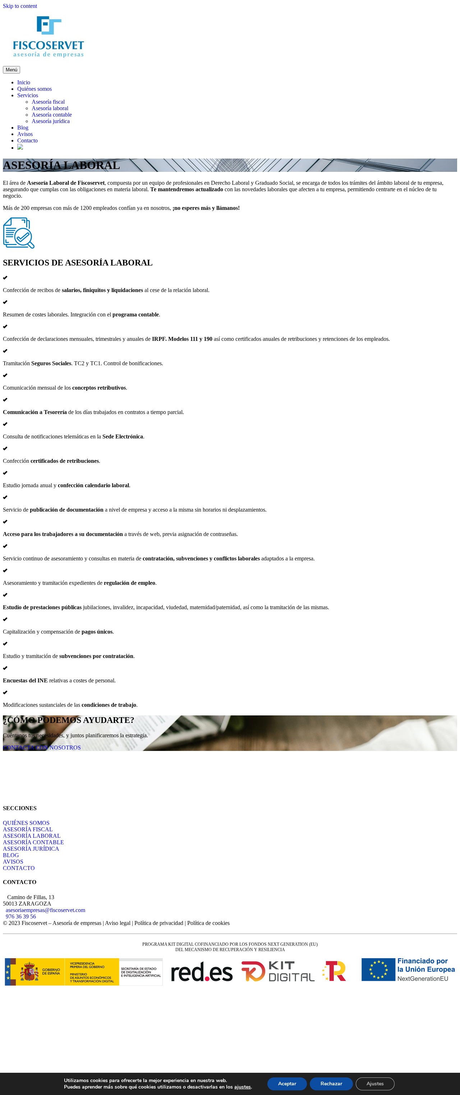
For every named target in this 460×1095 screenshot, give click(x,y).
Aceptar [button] (287, 1083)
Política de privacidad (158, 923)
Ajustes (375, 1083)
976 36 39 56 (21, 916)
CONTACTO (19, 868)
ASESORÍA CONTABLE (33, 842)
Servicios (27, 95)
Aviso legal (117, 923)
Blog (22, 127)
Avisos (25, 134)
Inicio (23, 82)
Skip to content (20, 6)
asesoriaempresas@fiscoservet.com (45, 910)
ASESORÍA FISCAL (28, 829)
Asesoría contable (52, 115)
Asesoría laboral (50, 108)
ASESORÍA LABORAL (32, 836)
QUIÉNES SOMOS (26, 823)
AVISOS (13, 862)
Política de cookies (208, 923)
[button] (42, 747)
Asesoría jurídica (51, 121)
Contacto (27, 140)
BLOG (11, 855)
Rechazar (331, 1083)
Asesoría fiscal (48, 102)
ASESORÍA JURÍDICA (31, 849)
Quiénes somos (34, 89)
